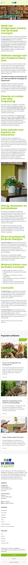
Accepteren (14, 555)
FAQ (2, 534)
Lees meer (4, 377)
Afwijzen (14, 558)
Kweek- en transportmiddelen (7, 526)
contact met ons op (20, 314)
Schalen (2, 521)
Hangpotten (3, 517)
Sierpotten (3, 515)
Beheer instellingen (14, 562)
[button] (1, 2)
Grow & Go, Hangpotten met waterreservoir (11, 364)
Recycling (3, 538)
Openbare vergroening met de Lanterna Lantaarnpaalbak (12, 402)
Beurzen (3, 536)
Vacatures (3, 540)
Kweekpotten (4, 510)
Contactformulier (5, 543)
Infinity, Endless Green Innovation (13, 437)
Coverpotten (4, 512)
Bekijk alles (23, 339)
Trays (2, 519)
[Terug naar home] (14, 2)
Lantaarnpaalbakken (5, 524)
